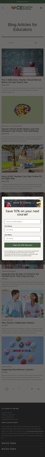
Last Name (8, 235)
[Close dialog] (40, 199)
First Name (8, 226)
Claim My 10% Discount (22, 245)
